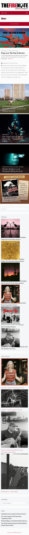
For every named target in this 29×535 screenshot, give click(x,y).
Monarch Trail (13, 72)
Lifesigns (3, 72)
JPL (15, 70)
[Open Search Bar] (26, 13)
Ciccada (15, 68)
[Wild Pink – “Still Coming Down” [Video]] (14, 406)
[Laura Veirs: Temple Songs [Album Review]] (14, 384)
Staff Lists (5, 63)
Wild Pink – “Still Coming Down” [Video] (11, 410)
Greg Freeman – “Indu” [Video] (9, 491)
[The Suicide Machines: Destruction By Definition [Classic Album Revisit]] (14, 202)
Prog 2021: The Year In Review (13, 53)
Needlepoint (20, 72)
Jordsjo (11, 70)
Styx (4, 75)
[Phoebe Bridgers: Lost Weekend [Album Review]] (14, 172)
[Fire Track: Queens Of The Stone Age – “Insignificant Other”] (14, 142)
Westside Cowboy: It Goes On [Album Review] (13, 514)
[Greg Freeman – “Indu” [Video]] (14, 488)
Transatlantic (8, 77)
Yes (19, 77)
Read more (10, 58)
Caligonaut (7, 68)
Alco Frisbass (10, 65)
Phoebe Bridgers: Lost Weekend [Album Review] (14, 521)
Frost (7, 70)
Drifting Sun (21, 68)
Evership (3, 70)
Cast (12, 68)
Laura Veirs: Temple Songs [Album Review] (12, 388)
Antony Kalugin (18, 65)
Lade (23, 70)
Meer (7, 72)
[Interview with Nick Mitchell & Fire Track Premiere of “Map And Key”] (14, 447)
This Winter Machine (11, 75)
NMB (26, 72)
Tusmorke (15, 77)
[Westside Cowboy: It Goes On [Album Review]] (14, 112)
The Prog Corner (12, 63)
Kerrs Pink (19, 70)
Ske (2, 75)
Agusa (4, 65)
